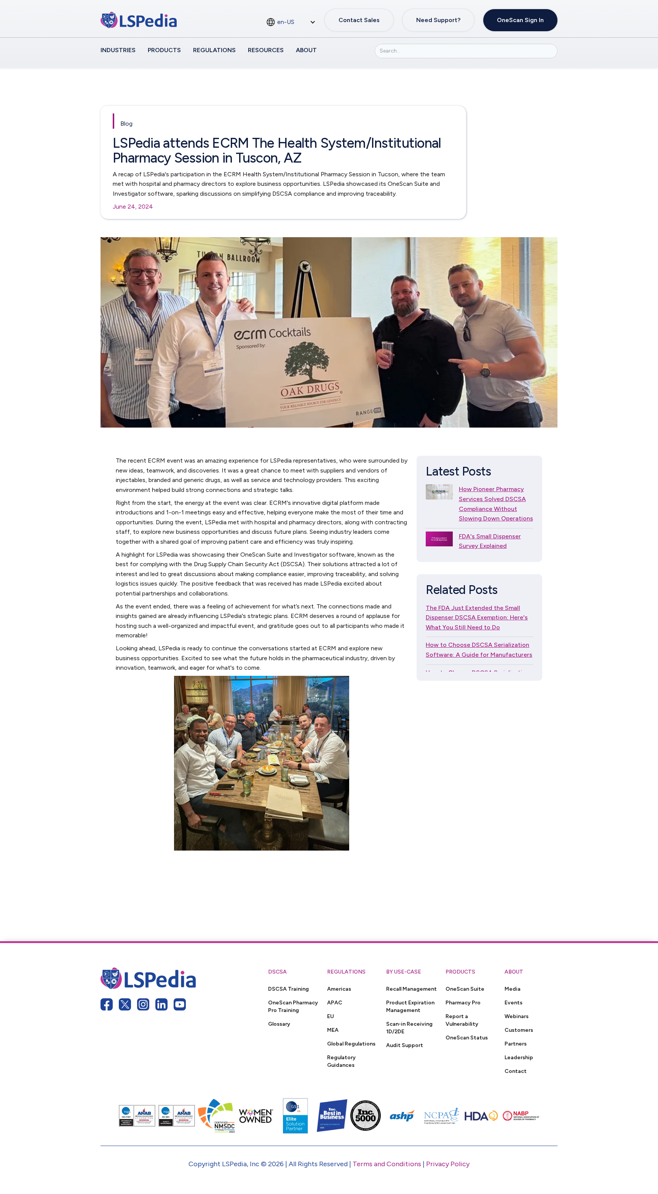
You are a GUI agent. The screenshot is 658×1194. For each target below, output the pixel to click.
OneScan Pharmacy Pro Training (293, 1006)
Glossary (279, 1023)
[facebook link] (107, 1004)
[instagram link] (143, 1004)
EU (330, 1016)
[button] (291, 22)
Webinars (517, 1016)
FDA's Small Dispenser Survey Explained (490, 541)
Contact (516, 1071)
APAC (334, 1002)
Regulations (214, 50)
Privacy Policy (448, 1164)
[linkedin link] (161, 1004)
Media (513, 988)
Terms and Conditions (387, 1164)
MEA (333, 1029)
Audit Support (404, 1045)
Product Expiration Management (410, 1006)
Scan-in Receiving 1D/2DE (409, 1027)
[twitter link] (125, 1004)
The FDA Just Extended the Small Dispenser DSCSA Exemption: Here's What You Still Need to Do (477, 617)
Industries (118, 50)
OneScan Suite (465, 988)
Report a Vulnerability (462, 1020)
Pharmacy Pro (463, 1002)
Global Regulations (351, 1043)
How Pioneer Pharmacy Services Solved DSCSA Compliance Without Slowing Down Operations (496, 503)
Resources (266, 50)
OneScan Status (467, 1037)
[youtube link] (180, 1004)
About (306, 50)
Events (513, 1002)
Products (164, 50)
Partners (516, 1043)
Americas (339, 988)
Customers (519, 1029)
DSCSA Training (288, 988)
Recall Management (411, 988)
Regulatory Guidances (341, 1061)
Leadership (519, 1057)
